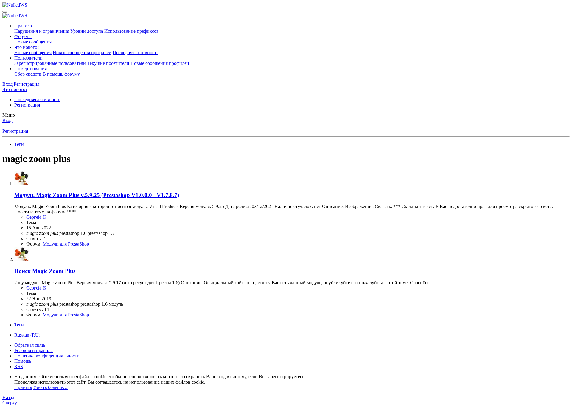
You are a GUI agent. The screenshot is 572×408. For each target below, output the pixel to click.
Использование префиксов (131, 31)
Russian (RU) (27, 334)
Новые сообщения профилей (82, 52)
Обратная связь (29, 345)
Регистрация (27, 104)
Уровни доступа (86, 31)
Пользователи (28, 57)
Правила (23, 25)
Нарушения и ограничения (41, 31)
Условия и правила (33, 350)
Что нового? (26, 47)
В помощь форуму (61, 73)
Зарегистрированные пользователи (50, 63)
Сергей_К (36, 217)
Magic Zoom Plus (44, 271)
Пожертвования (30, 68)
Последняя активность (135, 52)
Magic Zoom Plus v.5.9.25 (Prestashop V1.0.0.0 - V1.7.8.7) (96, 195)
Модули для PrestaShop (66, 243)
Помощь (22, 361)
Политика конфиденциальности (47, 355)
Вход (7, 120)
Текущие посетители (108, 63)
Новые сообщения (33, 41)
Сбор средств (27, 73)
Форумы (23, 36)
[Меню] (4, 12)
